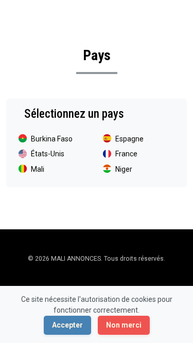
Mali (37, 169)
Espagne (129, 139)
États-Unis (47, 154)
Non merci (124, 325)
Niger (123, 169)
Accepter (67, 325)
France (126, 154)
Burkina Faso (52, 139)
